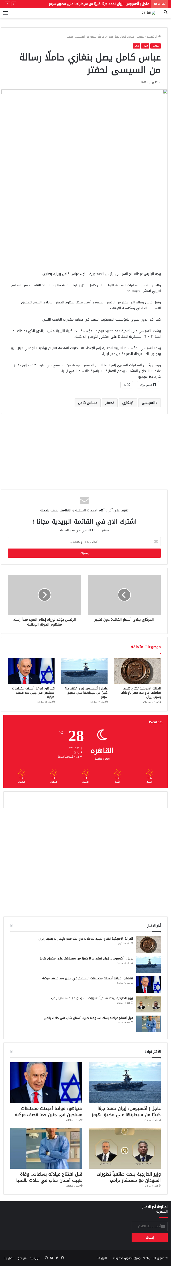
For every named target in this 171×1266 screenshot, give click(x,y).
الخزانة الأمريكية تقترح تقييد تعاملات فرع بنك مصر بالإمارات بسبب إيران (140, 692)
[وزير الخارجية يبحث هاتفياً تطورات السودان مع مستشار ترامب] (148, 1004)
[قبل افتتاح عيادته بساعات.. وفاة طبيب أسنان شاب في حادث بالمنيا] (148, 1024)
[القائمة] (5, 15)
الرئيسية (152, 36)
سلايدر (140, 36)
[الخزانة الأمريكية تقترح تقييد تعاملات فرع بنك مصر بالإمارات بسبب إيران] (137, 671)
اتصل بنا (9, 1258)
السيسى (148, 402)
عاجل (145, 45)
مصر (136, 45)
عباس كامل (86, 402)
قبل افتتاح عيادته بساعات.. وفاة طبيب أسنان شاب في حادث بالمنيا (88, 1018)
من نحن (22, 1258)
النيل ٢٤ (102, 1258)
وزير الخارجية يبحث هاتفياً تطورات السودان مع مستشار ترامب (92, 998)
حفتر (108, 402)
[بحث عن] (165, 15)
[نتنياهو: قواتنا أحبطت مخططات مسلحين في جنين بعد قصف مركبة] (31, 671)
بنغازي (127, 402)
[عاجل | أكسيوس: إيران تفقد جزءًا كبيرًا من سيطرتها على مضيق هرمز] (84, 671)
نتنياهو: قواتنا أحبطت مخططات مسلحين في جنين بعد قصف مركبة (100, 4)
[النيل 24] (148, 13)
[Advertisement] (84, 233)
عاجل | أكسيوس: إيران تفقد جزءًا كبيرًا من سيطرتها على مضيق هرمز (86, 692)
